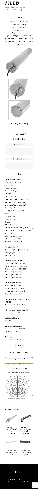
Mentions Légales (25, 480)
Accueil (7, 7)
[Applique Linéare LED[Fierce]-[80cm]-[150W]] (25, 442)
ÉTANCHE (14, 7)
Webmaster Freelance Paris (23, 482)
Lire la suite (12, 433)
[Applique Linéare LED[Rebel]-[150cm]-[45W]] (11, 419)
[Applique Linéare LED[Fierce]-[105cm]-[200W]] (25, 419)
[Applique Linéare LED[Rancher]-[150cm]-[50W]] (11, 442)
